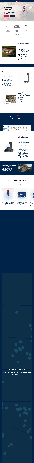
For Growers (6, 15)
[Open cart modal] (33, 1)
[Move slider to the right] (32, 197)
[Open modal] (25, 168)
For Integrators (13, 15)
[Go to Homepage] (17, 1)
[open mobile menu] (1, 1)
